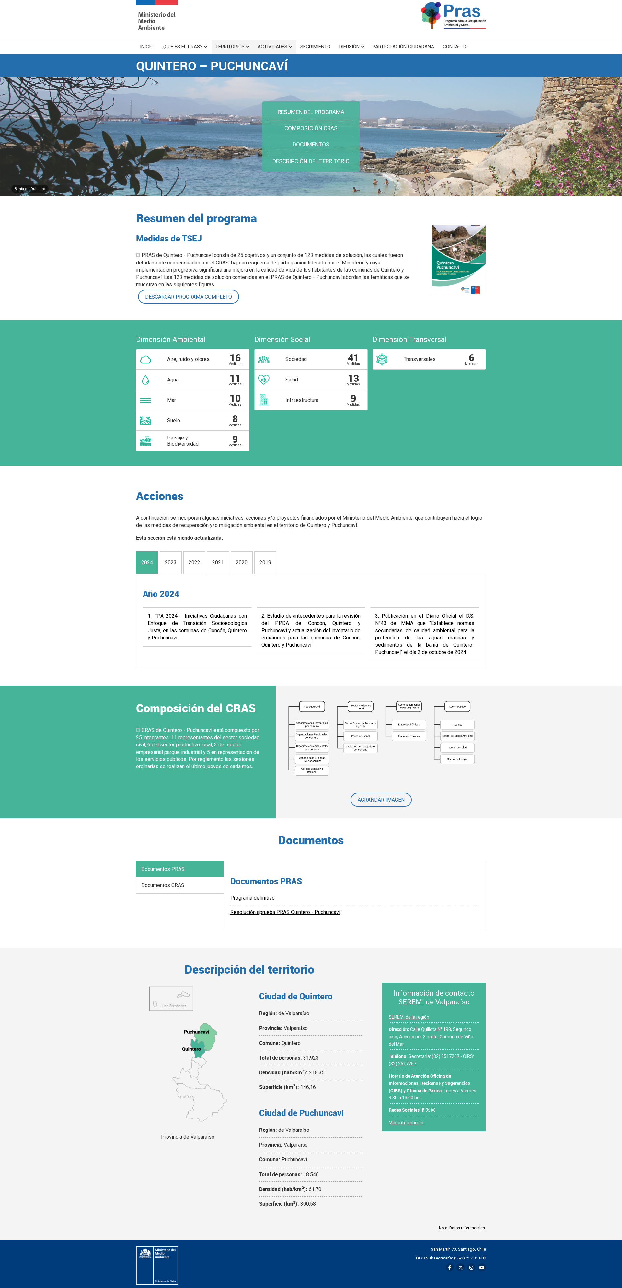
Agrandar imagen (381, 800)
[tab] (147, 562)
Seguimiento (315, 47)
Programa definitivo (252, 898)
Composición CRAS (311, 128)
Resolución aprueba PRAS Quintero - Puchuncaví (285, 912)
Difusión (349, 47)
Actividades (272, 47)
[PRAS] (157, 20)
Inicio (147, 47)
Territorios (230, 47)
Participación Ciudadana (403, 47)
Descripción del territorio (311, 161)
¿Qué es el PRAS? (182, 47)
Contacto (455, 47)
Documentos (311, 144)
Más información (406, 1122)
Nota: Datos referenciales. (462, 1228)
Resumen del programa (311, 112)
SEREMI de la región (409, 1017)
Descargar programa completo (188, 297)
